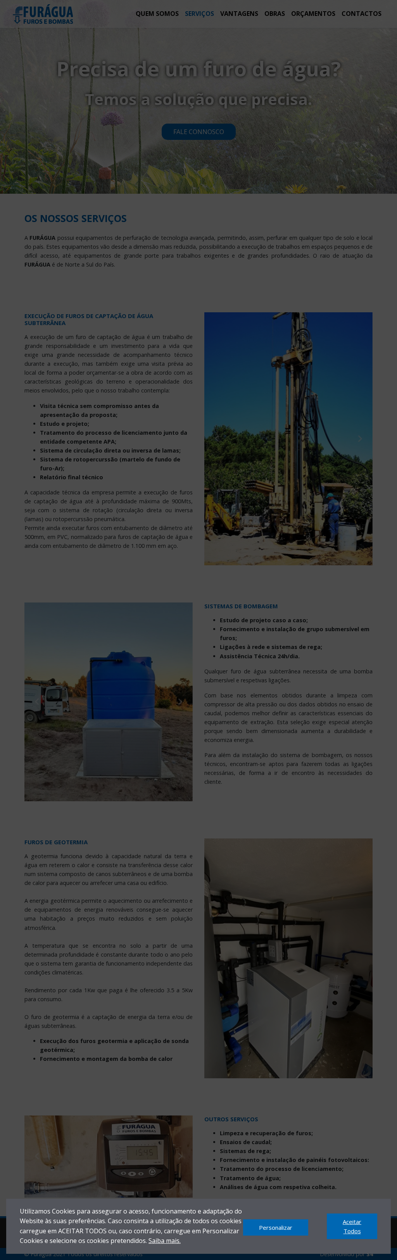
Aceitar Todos (352, 1226)
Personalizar (275, 1227)
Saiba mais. (164, 1240)
